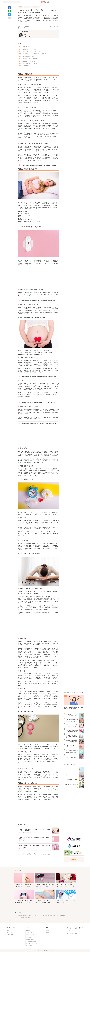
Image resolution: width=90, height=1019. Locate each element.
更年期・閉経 (24, 917)
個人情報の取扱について (31, 943)
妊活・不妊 (9, 930)
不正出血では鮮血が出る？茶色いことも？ (31, 51)
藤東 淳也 (27, 36)
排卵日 (29, 915)
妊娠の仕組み (46, 915)
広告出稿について (50, 936)
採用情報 (48, 932)
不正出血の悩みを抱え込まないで (28, 63)
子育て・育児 (10, 934)
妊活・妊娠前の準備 (60, 915)
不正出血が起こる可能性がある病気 (29, 58)
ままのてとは (29, 937)
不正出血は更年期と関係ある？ (28, 61)
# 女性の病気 (26, 6)
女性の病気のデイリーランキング (73, 693)
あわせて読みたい (24, 66)
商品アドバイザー (30, 936)
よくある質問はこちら (69, 930)
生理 (16, 915)
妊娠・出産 (9, 932)
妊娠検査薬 (52, 915)
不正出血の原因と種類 (26, 46)
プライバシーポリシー (31, 941)
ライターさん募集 (50, 934)
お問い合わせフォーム (72, 933)
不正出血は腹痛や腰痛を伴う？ (28, 49)
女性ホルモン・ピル (37, 915)
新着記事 (28, 930)
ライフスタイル (10, 936)
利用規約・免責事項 (30, 939)
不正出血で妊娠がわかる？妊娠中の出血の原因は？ (33, 54)
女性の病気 (17, 917)
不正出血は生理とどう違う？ (27, 56)
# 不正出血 (20, 6)
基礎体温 (25, 915)
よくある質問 (29, 945)
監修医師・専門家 (30, 934)
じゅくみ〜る (49, 937)
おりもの (20, 915)
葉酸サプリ (30, 917)
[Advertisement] (28, 278)
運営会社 (48, 930)
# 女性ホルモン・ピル (35, 6)
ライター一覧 (29, 932)
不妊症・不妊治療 (71, 915)
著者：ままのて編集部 (23, 26)
